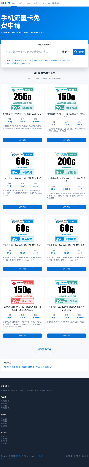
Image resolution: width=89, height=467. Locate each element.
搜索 (81, 52)
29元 (46, 60)
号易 (22, 367)
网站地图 (85, 456)
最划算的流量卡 (30, 367)
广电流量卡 (5, 408)
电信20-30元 (27, 63)
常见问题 (4, 419)
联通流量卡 (5, 403)
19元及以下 (38, 60)
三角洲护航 (40, 367)
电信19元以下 (68, 60)
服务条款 (4, 441)
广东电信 (16, 60)
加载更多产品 (44, 349)
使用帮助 (4, 421)
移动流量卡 (5, 406)
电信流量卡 (5, 401)
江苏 (30, 60)
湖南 (24, 60)
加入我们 (4, 443)
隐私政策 (4, 439)
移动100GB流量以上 (12, 63)
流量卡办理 (7, 367)
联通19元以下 (56, 60)
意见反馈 (4, 426)
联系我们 (4, 423)
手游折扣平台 (49, 367)
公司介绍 (4, 436)
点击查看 (22, 140)
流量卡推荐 (16, 367)
